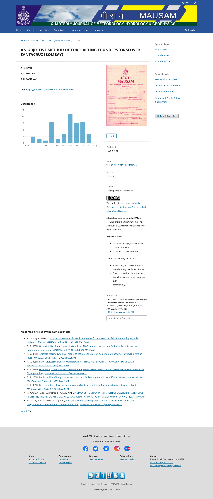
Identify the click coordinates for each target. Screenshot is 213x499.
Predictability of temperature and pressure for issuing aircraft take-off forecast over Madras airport (91, 377)
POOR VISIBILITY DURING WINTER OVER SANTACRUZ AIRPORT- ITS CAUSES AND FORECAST (87, 361)
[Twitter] (95, 451)
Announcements (81, 30)
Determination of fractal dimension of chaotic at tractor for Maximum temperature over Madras (89, 385)
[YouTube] (127, 451)
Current (31, 30)
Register (184, 2)
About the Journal (36, 459)
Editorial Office (162, 61)
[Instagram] (116, 451)
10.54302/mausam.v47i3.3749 (120, 312)
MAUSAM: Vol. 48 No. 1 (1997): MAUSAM (68, 342)
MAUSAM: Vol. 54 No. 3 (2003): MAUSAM (124, 396)
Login (194, 2)
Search (191, 30)
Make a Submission (166, 116)
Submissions (60, 30)
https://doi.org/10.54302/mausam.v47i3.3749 (50, 89)
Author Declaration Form (168, 85)
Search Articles (96, 459)
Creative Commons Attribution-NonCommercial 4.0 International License (126, 207)
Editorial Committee (37, 462)
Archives (44, 30)
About (97, 30)
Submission (161, 49)
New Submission (127, 459)
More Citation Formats (119, 318)
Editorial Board (162, 55)
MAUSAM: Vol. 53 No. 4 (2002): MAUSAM (74, 349)
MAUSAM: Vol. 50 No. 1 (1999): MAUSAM (101, 404)
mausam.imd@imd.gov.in (161, 462)
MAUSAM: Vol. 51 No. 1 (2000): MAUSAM (55, 357)
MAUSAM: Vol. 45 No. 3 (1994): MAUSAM (48, 365)
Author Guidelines (164, 91)
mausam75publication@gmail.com (165, 465)
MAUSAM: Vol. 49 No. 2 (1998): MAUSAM (48, 388)
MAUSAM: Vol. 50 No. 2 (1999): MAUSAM (66, 373)
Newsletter (63, 459)
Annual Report (65, 462)
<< (22, 411)
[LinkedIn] (106, 451)
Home (19, 30)
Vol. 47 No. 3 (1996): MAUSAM (56, 40)
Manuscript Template (166, 79)
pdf (112, 135)
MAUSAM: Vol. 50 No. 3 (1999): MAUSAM (48, 381)
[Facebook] (86, 451)
